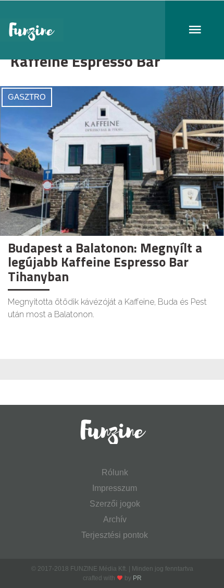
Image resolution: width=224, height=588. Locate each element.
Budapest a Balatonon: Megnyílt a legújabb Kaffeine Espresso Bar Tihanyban (105, 262)
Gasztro (27, 96)
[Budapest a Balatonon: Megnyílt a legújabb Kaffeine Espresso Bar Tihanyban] (112, 160)
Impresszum (114, 488)
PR (137, 578)
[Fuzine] (112, 30)
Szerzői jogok (115, 503)
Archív (115, 519)
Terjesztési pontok (114, 535)
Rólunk (115, 472)
